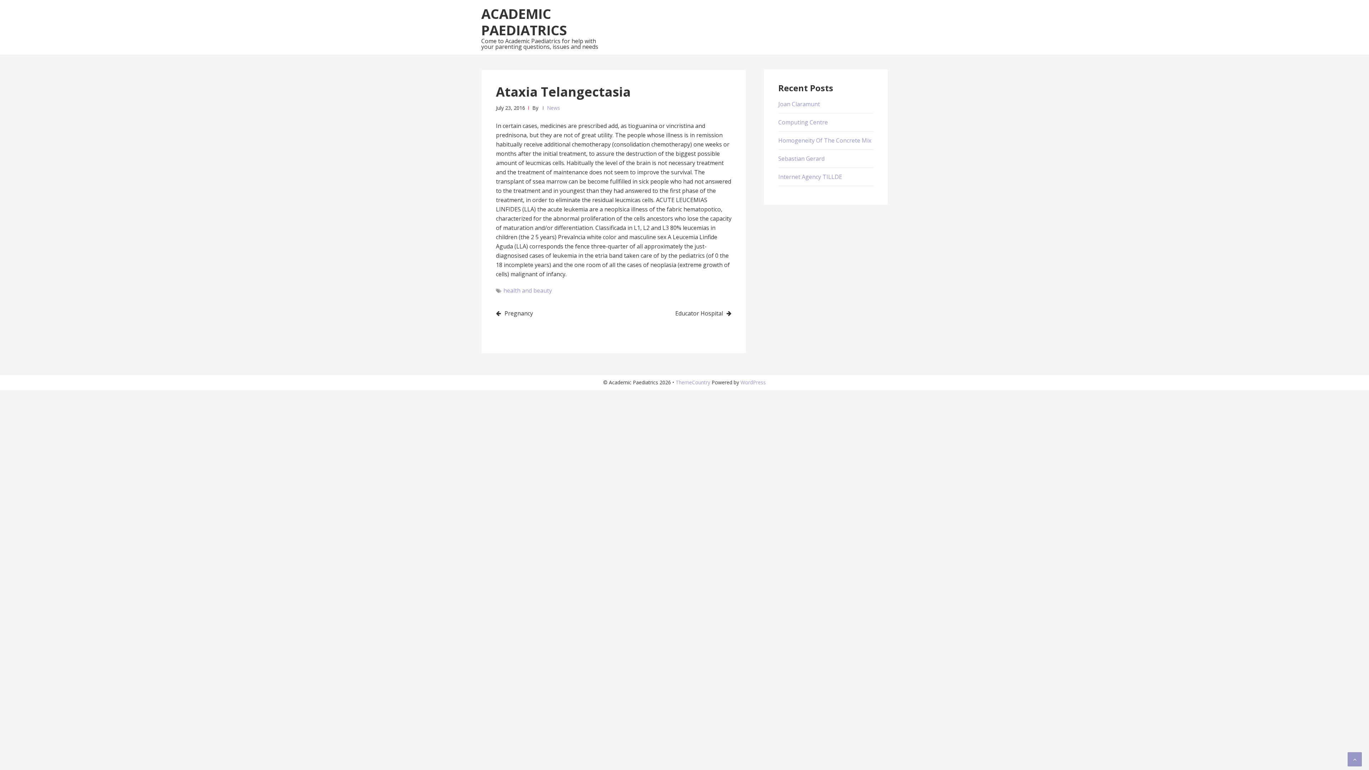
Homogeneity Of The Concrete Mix (824, 140)
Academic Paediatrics (524, 21)
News (553, 107)
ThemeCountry (693, 382)
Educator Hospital (699, 313)
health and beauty (527, 290)
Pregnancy (518, 313)
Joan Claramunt (799, 104)
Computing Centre (803, 122)
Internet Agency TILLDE (810, 177)
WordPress (753, 382)
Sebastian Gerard (801, 159)
